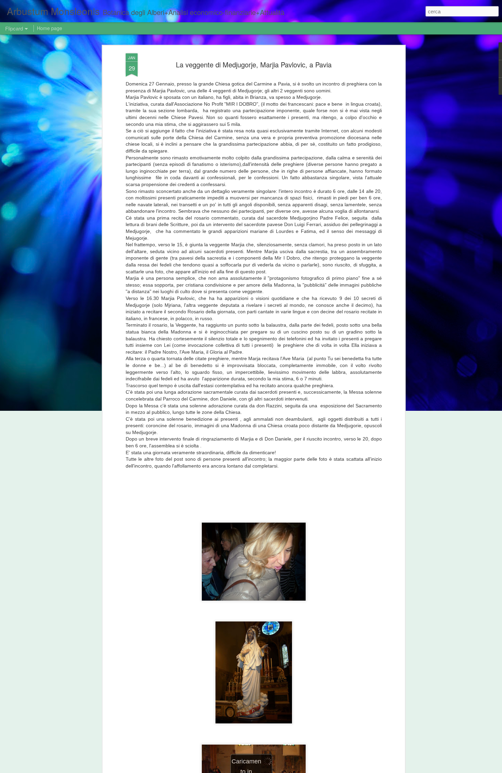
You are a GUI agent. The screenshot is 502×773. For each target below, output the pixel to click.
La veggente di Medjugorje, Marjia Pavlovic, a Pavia (254, 64)
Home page (49, 28)
